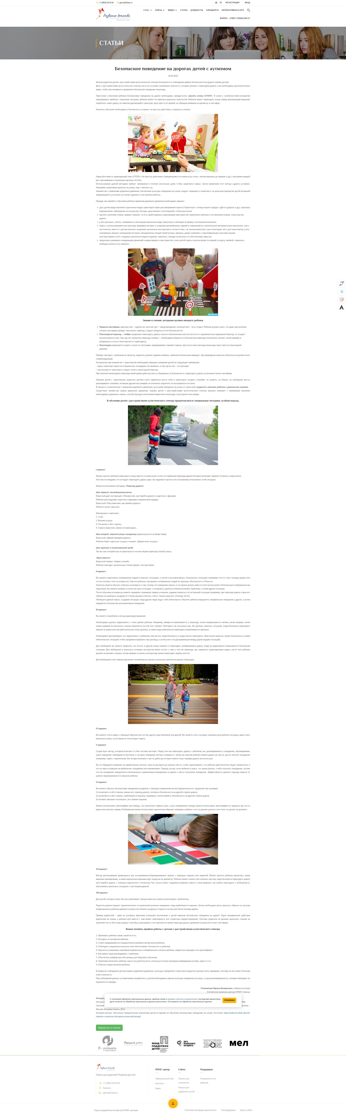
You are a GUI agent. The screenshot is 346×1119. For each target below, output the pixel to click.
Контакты (159, 1083)
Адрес (158, 1088)
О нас (146, 10)
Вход (247, 2)
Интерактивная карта (233, 10)
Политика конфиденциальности (200, 1110)
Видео (171, 10)
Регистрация (232, 2)
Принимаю (229, 1000)
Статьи (183, 10)
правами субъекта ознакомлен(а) (182, 999)
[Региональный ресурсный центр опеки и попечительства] (341, 299)
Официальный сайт (164, 1078)
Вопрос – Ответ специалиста (235, 18)
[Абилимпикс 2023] (341, 307)
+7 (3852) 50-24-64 (106, 3)
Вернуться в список (109, 1027)
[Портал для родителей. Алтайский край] (113, 14)
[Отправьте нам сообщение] (220, 2)
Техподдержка (228, 1110)
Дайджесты (197, 10)
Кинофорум (212, 10)
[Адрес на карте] (216, 2)
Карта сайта (246, 1110)
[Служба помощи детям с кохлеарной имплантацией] (341, 283)
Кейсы (158, 10)
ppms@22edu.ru (125, 3)
